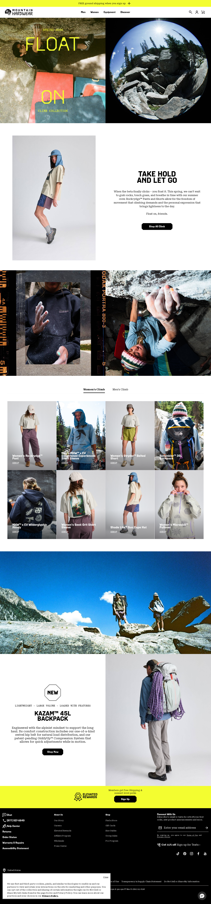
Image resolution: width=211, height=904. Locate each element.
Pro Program (112, 841)
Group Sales (111, 836)
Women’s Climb (94, 389)
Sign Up (125, 799)
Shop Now (52, 751)
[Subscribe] (207, 828)
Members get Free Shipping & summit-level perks (125, 791)
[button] (202, 895)
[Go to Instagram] (191, 855)
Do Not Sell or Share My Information (181, 882)
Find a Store (111, 820)
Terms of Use (192, 835)
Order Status (9, 837)
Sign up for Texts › (178, 844)
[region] (56, 886)
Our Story (59, 820)
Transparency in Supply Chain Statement (141, 882)
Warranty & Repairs (13, 842)
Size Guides (111, 831)
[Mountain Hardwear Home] (19, 12)
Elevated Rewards (62, 831)
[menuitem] (83, 12)
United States (14, 870)
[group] (125, 791)
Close (105, 877)
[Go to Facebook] (198, 855)
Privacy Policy (163, 837)
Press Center (60, 846)
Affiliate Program (62, 836)
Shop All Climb (157, 226)
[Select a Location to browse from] (4, 870)
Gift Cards (110, 826)
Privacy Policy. (50, 896)
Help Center (13, 826)
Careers (58, 826)
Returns (6, 831)
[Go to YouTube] (205, 855)
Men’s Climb (120, 389)
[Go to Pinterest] (184, 855)
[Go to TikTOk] (178, 855)
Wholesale (59, 841)
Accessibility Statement (15, 848)
